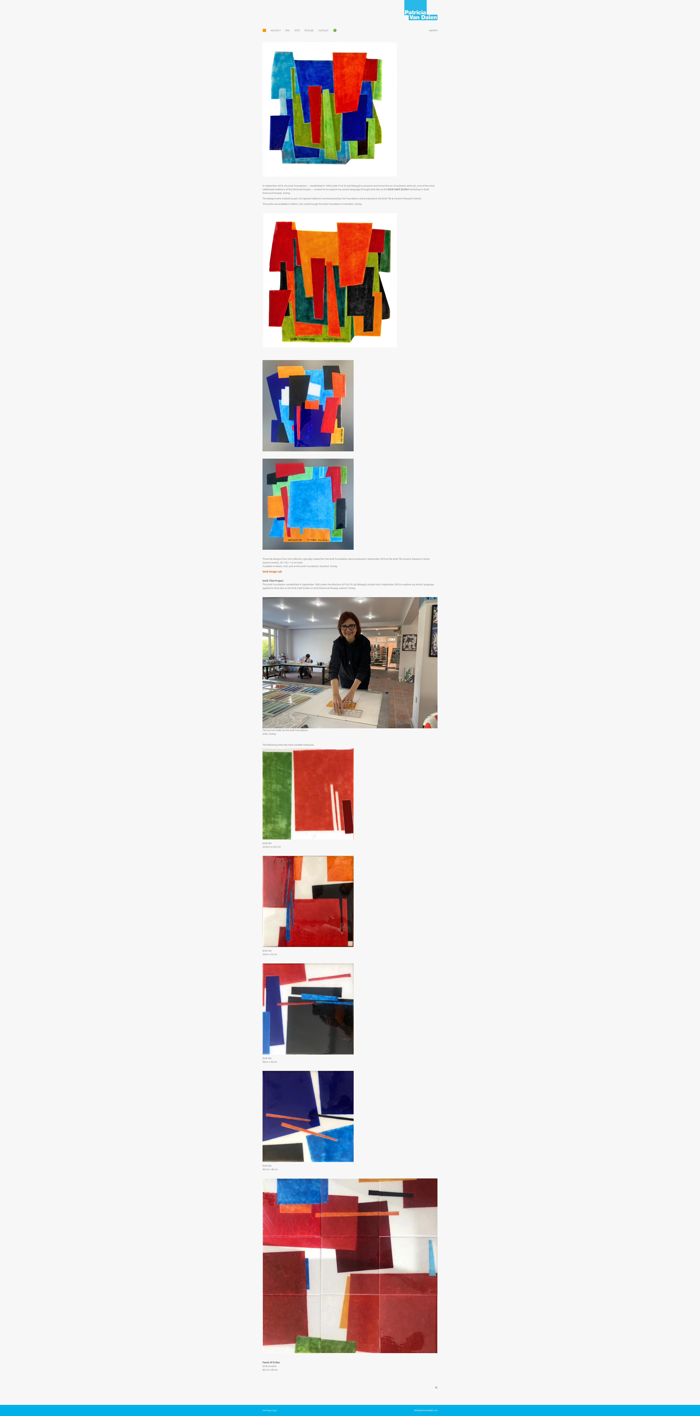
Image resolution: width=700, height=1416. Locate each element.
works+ (276, 30)
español (433, 30)
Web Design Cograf (269, 1410)
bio (287, 30)
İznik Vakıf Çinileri (398, 189)
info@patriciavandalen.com (426, 1410)
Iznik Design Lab (272, 571)
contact (323, 30)
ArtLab (309, 30)
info (297, 30)
